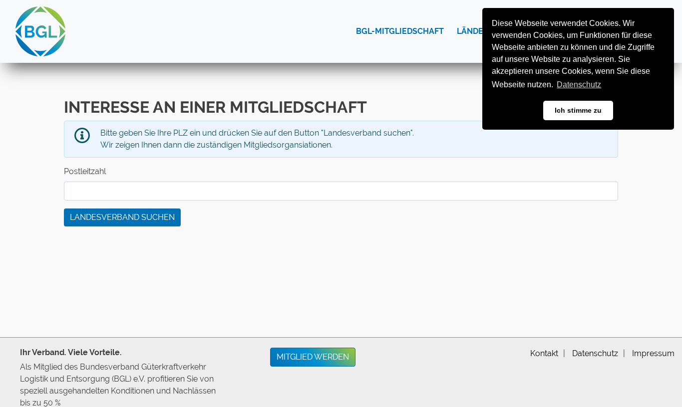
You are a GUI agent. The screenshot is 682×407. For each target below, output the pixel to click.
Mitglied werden (313, 357)
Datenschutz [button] (579, 84)
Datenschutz (595, 353)
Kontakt (544, 353)
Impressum (653, 353)
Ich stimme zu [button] (578, 110)
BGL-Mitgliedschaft (400, 31)
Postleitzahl (85, 171)
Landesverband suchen (122, 217)
